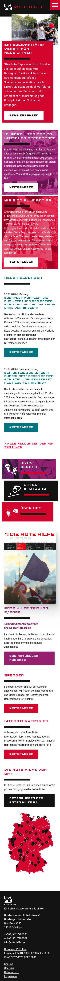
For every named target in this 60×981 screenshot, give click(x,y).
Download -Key (15, 949)
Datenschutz (11, 972)
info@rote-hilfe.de (14, 942)
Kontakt (8, 964)
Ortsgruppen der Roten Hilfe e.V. (26, 800)
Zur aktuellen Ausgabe (23, 658)
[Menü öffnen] (55, 5)
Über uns (9, 968)
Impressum (10, 976)
